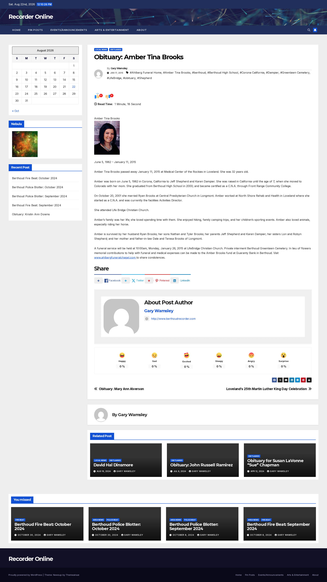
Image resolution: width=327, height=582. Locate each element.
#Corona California (252, 72)
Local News (101, 50)
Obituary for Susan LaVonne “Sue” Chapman (275, 462)
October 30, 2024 (29, 535)
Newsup (57, 574)
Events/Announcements (68, 30)
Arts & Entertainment (112, 30)
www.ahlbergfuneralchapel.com (115, 257)
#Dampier (272, 72)
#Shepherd (144, 78)
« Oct (15, 111)
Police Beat (112, 520)
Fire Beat (19, 520)
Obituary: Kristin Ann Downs (31, 214)
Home (16, 30)
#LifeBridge (114, 78)
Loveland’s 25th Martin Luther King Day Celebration (266, 389)
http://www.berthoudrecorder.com (173, 318)
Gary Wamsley (119, 68)
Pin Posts (35, 30)
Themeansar (72, 574)
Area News (98, 520)
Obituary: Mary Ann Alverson (121, 389)
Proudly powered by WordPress (26, 574)
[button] (309, 30)
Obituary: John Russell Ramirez (201, 464)
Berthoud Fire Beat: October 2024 (34, 178)
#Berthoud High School (222, 72)
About (142, 30)
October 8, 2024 (184, 535)
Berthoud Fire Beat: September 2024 (36, 205)
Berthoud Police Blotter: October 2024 (37, 187)
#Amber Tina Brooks (176, 72)
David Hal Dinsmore (113, 464)
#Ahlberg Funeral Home (145, 72)
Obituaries (115, 50)
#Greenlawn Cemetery (294, 72)
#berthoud (199, 72)
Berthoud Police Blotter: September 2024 (39, 196)
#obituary (129, 78)
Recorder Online (31, 16)
